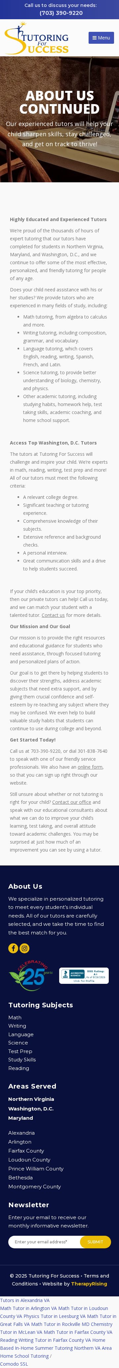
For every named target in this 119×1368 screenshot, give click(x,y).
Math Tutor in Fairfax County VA (78, 1332)
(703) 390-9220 (61, 13)
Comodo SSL (14, 1364)
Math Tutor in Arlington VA (28, 1308)
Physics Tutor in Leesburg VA (54, 1316)
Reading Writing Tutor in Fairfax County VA (45, 1340)
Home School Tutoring (24, 1356)
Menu (103, 37)
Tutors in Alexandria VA (25, 1300)
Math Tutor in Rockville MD (60, 1324)
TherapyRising (89, 1284)
